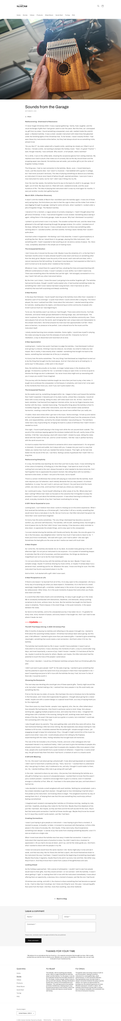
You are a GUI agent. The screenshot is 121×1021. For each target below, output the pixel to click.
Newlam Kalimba (25, 1020)
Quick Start (20, 990)
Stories (19, 976)
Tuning (19, 993)
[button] (98, 6)
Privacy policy (57, 1020)
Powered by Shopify (36, 1020)
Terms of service (67, 1020)
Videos (19, 980)
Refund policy (47, 1020)
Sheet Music (21, 986)
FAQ (18, 996)
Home (19, 973)
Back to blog (62, 899)
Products (20, 983)
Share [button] (29, 116)
